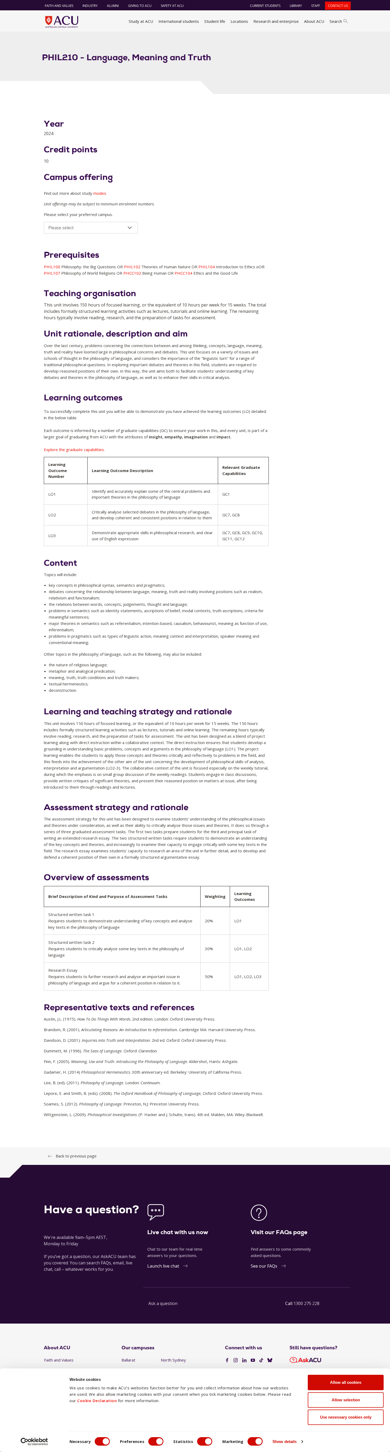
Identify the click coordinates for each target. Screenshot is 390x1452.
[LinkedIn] (244, 1360)
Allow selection (346, 1400)
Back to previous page (76, 1156)
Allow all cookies (345, 1382)
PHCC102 (132, 273)
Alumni (113, 5)
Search (336, 21)
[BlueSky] (269, 1360)
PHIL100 (52, 266)
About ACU (314, 21)
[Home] (62, 22)
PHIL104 (207, 266)
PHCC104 (184, 273)
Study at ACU (141, 21)
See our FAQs (264, 1266)
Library (296, 5)
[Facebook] (227, 1360)
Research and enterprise (276, 21)
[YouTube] (253, 1360)
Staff (315, 5)
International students (178, 21)
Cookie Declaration (97, 1400)
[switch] (155, 1441)
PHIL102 (132, 266)
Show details (284, 1441)
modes (99, 193)
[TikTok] (261, 1360)
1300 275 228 (306, 1303)
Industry (90, 5)
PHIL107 (52, 273)
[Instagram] (235, 1360)
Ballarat (128, 1360)
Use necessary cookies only (345, 1417)
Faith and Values (59, 5)
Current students (265, 5)
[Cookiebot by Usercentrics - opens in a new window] (34, 1442)
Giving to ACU (139, 5)
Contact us (338, 5)
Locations (239, 21)
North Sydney (173, 1360)
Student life (214, 21)
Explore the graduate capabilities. (74, 449)
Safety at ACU (172, 5)
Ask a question (162, 1303)
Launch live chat (163, 1266)
